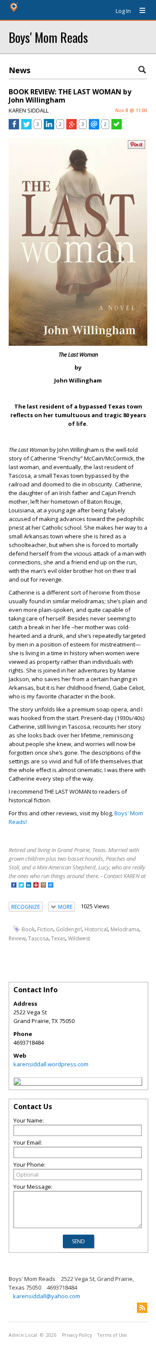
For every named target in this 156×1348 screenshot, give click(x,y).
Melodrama (124, 929)
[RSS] (142, 1308)
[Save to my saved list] (116, 127)
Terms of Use (112, 1335)
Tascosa (38, 938)
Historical (96, 929)
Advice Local (23, 1335)
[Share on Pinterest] (136, 147)
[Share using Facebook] (14, 127)
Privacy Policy (77, 1335)
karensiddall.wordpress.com (50, 1064)
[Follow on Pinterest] (36, 885)
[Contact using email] (50, 885)
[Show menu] (139, 11)
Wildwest (79, 938)
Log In (123, 11)
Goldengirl (69, 929)
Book (28, 929)
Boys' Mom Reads (48, 37)
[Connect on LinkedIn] (28, 885)
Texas (58, 938)
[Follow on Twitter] (21, 885)
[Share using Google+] (71, 127)
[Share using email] (94, 127)
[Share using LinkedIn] (49, 127)
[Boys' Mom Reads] (17, 1083)
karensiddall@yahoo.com (46, 1296)
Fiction (45, 929)
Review (17, 938)
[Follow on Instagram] (43, 885)
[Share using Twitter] (26, 127)
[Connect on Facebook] (13, 885)
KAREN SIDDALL (29, 110)
